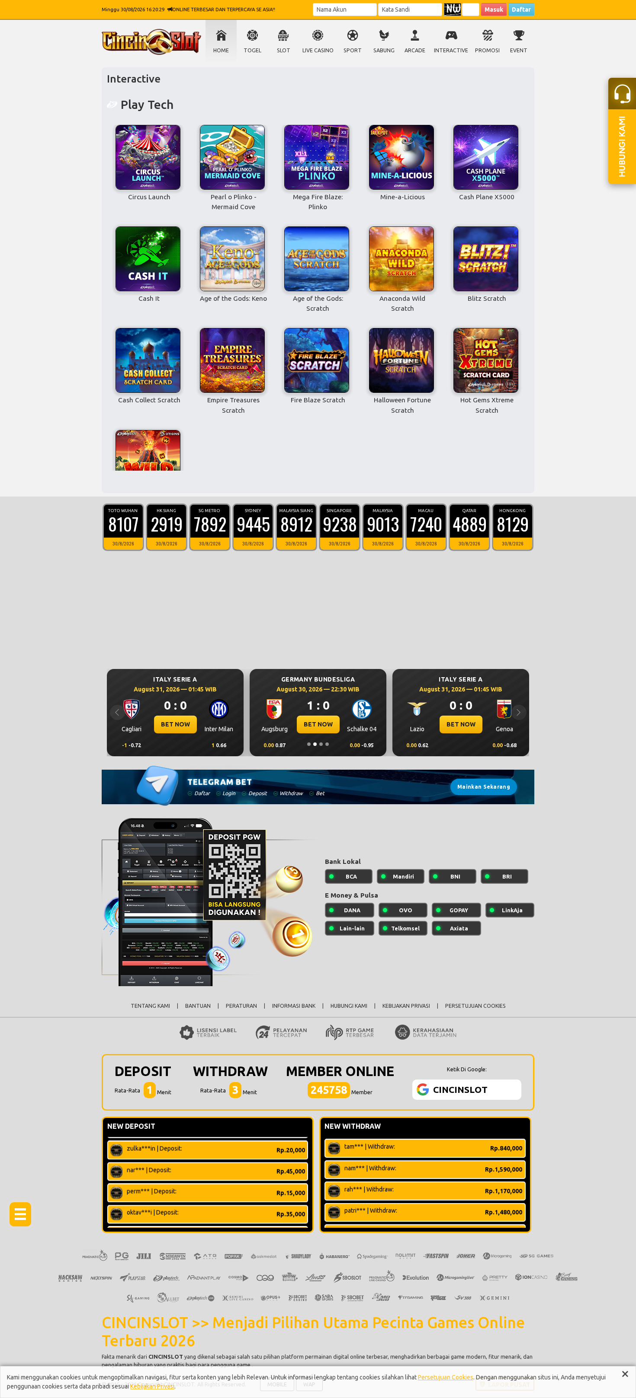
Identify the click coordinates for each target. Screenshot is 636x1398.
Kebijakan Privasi (152, 1386)
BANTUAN (198, 1006)
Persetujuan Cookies (445, 1377)
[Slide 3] (321, 744)
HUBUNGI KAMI (349, 1006)
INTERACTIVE (451, 50)
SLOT (283, 50)
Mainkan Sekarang (483, 787)
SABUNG (384, 50)
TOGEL (252, 50)
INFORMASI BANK (293, 1006)
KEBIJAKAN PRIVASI (406, 1006)
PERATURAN (241, 1006)
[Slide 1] (309, 744)
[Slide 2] (315, 744)
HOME (221, 50)
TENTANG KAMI (150, 1006)
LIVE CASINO (318, 50)
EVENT (518, 50)
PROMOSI (487, 50)
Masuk (494, 9)
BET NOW (207, 724)
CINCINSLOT (165, 1356)
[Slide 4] (327, 744)
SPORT (353, 50)
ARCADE (415, 50)
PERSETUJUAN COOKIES (475, 1006)
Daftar (521, 9)
